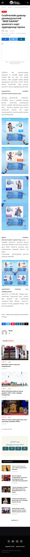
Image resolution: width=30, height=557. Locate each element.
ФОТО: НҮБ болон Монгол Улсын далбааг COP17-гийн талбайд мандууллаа (12, 393)
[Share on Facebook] (5, 39)
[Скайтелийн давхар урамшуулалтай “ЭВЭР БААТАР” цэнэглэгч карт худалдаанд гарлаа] (15, 51)
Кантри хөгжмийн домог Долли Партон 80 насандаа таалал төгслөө (20, 500)
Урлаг (6, 31)
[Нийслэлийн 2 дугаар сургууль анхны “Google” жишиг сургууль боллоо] (6, 511)
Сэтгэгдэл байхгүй (22, 33)
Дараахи (14, 520)
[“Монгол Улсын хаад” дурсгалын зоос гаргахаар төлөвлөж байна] (15, 407)
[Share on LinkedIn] (21, 39)
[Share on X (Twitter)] (13, 39)
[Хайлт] (27, 2)
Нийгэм (4, 11)
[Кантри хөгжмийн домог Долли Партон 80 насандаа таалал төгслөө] (6, 501)
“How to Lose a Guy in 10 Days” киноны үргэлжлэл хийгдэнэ (19, 467)
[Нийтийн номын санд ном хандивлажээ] (15, 352)
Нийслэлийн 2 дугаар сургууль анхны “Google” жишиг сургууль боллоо (19, 510)
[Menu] (3, 2)
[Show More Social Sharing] (26, 39)
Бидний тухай (9, 546)
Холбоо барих (20, 546)
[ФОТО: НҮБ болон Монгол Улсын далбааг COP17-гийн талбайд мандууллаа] (15, 379)
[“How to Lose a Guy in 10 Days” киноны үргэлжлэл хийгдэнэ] (6, 468)
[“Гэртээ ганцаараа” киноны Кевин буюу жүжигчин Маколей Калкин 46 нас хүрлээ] (6, 489)
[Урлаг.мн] (15, 2)
